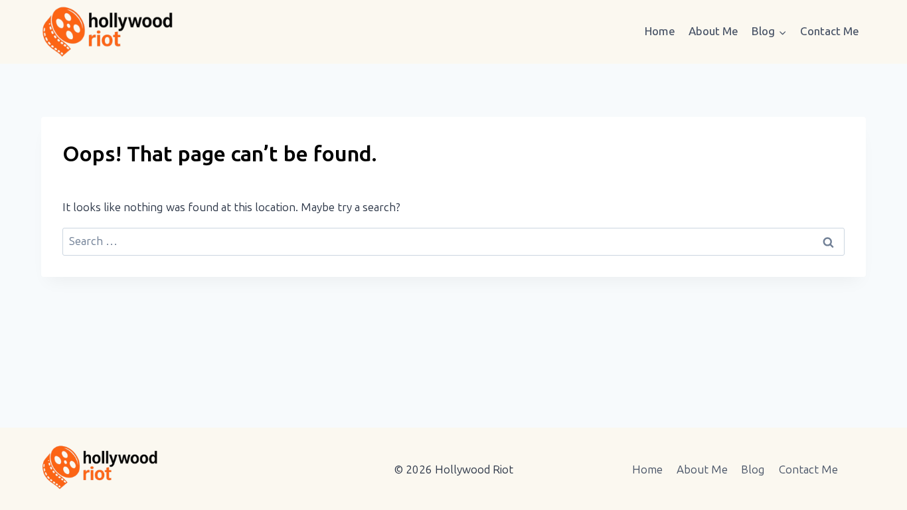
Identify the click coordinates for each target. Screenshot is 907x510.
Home (660, 31)
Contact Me (829, 31)
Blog (753, 469)
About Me (713, 31)
